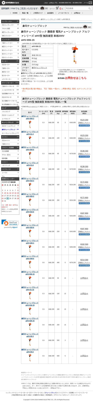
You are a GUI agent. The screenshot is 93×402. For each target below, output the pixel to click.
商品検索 (89, 8)
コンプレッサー (7, 21)
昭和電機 (10, 158)
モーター (5, 61)
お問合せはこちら (76, 77)
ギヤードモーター (8, 83)
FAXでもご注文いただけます (77, 27)
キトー (10, 133)
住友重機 (10, 93)
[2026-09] (15, 182)
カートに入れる (84, 125)
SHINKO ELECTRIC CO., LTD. (47, 399)
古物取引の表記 (38, 395)
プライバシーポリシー (62, 395)
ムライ (10, 79)
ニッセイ (10, 90)
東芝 (10, 32)
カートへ (53, 9)
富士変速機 (10, 105)
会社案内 (50, 13)
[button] (10, 223)
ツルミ (10, 111)
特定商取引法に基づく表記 (21, 395)
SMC (10, 36)
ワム (10, 176)
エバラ (10, 119)
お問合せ (77, 13)
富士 (10, 50)
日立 (10, 25)
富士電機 (10, 101)
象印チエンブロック (39, 68)
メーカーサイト (63, 13)
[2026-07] (11, 182)
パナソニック (10, 165)
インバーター (6, 39)
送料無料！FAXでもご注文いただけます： (24, 8)
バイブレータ (6, 169)
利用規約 (49, 395)
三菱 (10, 43)
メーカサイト (33, 106)
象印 (10, 129)
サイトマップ (76, 395)
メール (85, 3)
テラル (10, 155)
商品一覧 (25, 13)
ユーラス (10, 173)
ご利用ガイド (38, 13)
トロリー (5, 162)
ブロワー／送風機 (8, 147)
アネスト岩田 (10, 28)
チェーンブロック (8, 122)
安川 (10, 54)
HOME (15, 13)
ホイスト (5, 137)
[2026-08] (13, 182)
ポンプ (4, 108)
